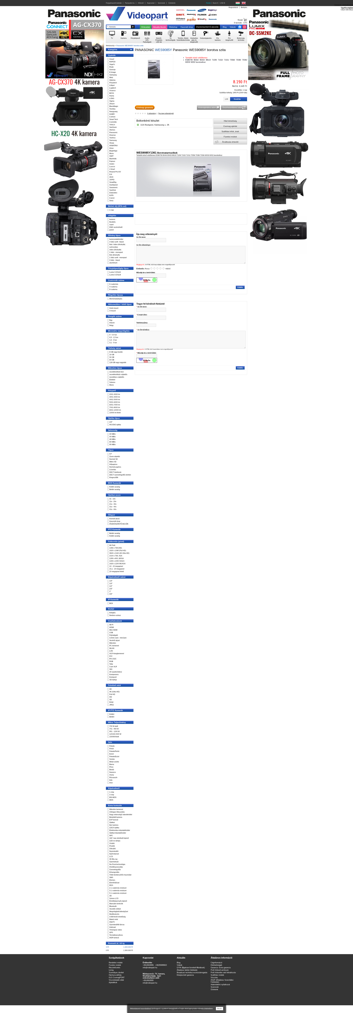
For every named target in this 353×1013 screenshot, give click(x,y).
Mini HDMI (113, 630)
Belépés (244, 7)
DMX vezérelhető (115, 227)
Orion (111, 148)
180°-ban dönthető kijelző (119, 838)
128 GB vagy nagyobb (117, 362)
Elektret (112, 380)
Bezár (219, 1009)
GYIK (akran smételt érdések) (191, 968)
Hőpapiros (113, 464)
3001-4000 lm (114, 397)
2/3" (110, 422)
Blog (225, 27)
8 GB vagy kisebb (116, 352)
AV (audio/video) (115, 672)
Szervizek (161, 3)
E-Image (112, 72)
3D (110, 689)
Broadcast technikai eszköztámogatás (192, 972)
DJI (110, 174)
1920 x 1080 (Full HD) (117, 551)
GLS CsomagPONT (117, 977)
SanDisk (112, 190)
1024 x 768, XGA (115, 556)
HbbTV (112, 922)
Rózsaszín (113, 777)
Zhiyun (112, 104)
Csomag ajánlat (230, 126)
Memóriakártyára (115, 299)
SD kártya (113, 680)
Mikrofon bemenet (116, 809)
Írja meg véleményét (166, 113)
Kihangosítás (114, 872)
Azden (111, 164)
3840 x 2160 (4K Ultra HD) (119, 553)
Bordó (111, 770)
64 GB (111, 360)
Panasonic (113, 132)
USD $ (222, 3)
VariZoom (113, 127)
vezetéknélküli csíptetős (118, 374)
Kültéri (111, 714)
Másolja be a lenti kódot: (146, 353)
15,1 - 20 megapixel (116, 569)
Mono (111, 385)
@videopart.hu (151, 983)
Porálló (112, 846)
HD (110, 697)
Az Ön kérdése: (143, 330)
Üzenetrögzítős (115, 870)
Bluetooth (113, 906)
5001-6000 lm (114, 402)
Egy (110, 320)
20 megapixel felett (116, 571)
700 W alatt (113, 726)
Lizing (111, 970)
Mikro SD (112, 462)
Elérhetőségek (216, 965)
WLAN (111, 648)
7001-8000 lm (114, 407)
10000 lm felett (115, 413)
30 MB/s (112, 434)
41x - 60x (112, 509)
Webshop (173, 27)
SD (110, 700)
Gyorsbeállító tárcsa (116, 925)
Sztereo (112, 382)
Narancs (112, 772)
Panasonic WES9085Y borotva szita (129, 46)
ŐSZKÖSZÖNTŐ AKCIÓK (207, 27)
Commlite (113, 122)
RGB (111, 661)
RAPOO (112, 62)
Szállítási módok (217, 975)
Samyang (113, 75)
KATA (111, 195)
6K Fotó (112, 545)
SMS (111, 877)
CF (110, 454)
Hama (111, 96)
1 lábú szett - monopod (118, 258)
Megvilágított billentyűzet (118, 911)
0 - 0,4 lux (113, 335)
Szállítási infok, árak (230, 131)
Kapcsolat (150, 3)
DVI (110, 656)
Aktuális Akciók (159, 27)
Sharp (111, 143)
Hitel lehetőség (230, 121)
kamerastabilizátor (116, 239)
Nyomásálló (113, 851)
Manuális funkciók (116, 904)
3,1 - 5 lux (113, 343)
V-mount (112, 311)
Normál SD (113, 459)
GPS (111, 932)
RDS (111, 885)
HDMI (111, 627)
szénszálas (113, 247)
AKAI (111, 177)
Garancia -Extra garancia (221, 968)
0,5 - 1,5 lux (113, 337)
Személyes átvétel (116, 972)
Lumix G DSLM (115, 275)
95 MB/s (112, 444)
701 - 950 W (114, 729)
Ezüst (111, 754)
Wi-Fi (111, 625)
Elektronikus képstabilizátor (119, 830)
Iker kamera (113, 825)
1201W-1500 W (115, 734)
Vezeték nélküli (115, 909)
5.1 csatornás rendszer (118, 893)
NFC (111, 836)
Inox (111, 783)
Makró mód (113, 919)
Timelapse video (115, 930)
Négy (111, 325)
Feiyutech (113, 83)
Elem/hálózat (114, 883)
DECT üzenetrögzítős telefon (120, 475)
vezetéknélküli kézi (116, 372)
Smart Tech (113, 119)
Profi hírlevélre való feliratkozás (223, 972)
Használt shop (186, 27)
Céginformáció (216, 963)
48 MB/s (112, 439)
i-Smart (112, 169)
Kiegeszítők (113, 477)
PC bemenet (114, 646)
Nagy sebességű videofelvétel (120, 815)
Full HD (112, 694)
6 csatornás (113, 284)
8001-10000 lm (115, 410)
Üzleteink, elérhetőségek (343, 5)
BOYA (111, 93)
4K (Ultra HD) (114, 692)
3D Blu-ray (113, 859)
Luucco (112, 167)
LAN (111, 651)
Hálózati (112, 927)
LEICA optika (114, 828)
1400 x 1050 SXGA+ (117, 561)
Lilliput (111, 85)
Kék (110, 780)
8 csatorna (113, 289)
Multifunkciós (114, 914)
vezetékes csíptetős (116, 377)
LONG (111, 98)
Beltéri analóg (114, 489)
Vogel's (112, 64)
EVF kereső (113, 820)
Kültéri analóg (114, 487)
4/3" (110, 594)
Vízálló (112, 843)
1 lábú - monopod (116, 252)
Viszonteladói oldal (116, 980)
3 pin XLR (113, 667)
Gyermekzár (114, 862)
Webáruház (110, 46)
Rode (111, 67)
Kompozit (113, 677)
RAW (111, 702)
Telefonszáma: (142, 323)
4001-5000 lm (114, 400)
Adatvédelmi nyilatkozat (220, 984)
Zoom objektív (114, 456)
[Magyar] (238, 3)
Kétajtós (112, 613)
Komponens (114, 674)
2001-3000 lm (114, 394)
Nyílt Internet (114, 854)
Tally (111, 664)
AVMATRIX (113, 146)
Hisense (112, 135)
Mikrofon (112, 643)
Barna (111, 764)
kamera (112, 219)
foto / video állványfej (117, 244)
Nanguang (113, 112)
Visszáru (214, 977)
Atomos (112, 130)
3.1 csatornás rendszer (118, 891)
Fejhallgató (113, 635)
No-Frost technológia (117, 864)
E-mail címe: (142, 315)
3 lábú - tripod (114, 260)
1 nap (111, 210)
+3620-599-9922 (346, 10)
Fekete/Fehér (114, 751)
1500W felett (114, 737)
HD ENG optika (115, 425)
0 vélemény (151, 113)
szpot (111, 225)
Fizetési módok (230, 137)
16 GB (111, 355)
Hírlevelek (145, 27)
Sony (111, 201)
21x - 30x (112, 504)
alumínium (113, 263)
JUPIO (111, 180)
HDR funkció (114, 938)
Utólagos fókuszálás (117, 812)
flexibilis (112, 222)
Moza (111, 153)
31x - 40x (112, 507)
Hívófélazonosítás (116, 867)
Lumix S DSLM (115, 272)
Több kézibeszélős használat (120, 875)
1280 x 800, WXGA (116, 558)
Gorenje (112, 70)
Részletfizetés (114, 968)
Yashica (112, 138)
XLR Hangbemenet (116, 654)
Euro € (215, 3)
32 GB (111, 357)
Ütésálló (112, 849)
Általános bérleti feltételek (187, 970)
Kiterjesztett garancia (185, 975)
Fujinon (112, 161)
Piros (111, 767)
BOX (111, 603)
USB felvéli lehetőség (117, 917)
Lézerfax (112, 470)
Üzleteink (171, 3)
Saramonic (113, 187)
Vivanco (112, 91)
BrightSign (113, 151)
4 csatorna (113, 287)
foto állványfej (114, 255)
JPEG (111, 705)
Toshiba (112, 109)
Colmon (112, 117)
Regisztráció (233, 7)
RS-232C (113, 659)
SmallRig (112, 182)
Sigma (111, 101)
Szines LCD (113, 898)
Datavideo (113, 193)
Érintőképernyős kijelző (118, 901)
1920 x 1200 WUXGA (117, 564)
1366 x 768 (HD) (115, 548)
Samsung (113, 140)
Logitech (112, 88)
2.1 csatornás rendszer (118, 888)
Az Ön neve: (142, 307)
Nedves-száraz (115, 615)
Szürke (112, 759)
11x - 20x (112, 501)
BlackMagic (113, 106)
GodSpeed (113, 185)
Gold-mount (113, 308)
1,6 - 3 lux (113, 340)
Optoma (112, 80)
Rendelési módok (116, 963)
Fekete (112, 746)
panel (111, 230)
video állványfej (115, 250)
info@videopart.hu (150, 968)
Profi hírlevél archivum (220, 970)
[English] (244, 3)
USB (111, 633)
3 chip (111, 795)
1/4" (110, 581)
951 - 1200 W (114, 731)
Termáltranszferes (116, 935)
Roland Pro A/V (115, 172)
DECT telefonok (115, 472)
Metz (111, 77)
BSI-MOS (112, 797)
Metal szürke (114, 762)
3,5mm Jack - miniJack (117, 638)
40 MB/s (112, 437)
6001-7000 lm (114, 405)
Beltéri (111, 717)
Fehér (111, 749)
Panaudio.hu (130, 3)
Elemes (112, 880)
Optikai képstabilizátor (117, 833)
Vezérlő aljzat (114, 640)
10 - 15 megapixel (116, 566)
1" (110, 591)
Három (112, 323)
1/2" (110, 586)
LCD (111, 856)
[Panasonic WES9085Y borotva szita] (154, 82)
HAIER (112, 114)
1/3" (110, 583)
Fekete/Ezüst (114, 757)
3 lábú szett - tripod (116, 242)
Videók (233, 27)
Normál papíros (115, 467)
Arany (111, 775)
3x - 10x (112, 499)
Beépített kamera (115, 817)
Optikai (112, 822)
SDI (110, 669)
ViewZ (111, 59)
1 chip (111, 792)
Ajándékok (113, 982)
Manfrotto (113, 159)
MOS (111, 800)
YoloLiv (112, 125)
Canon (112, 198)
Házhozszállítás (115, 975)
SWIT (111, 156)
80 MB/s (112, 442)
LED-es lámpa (114, 841)
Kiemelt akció (114, 519)
